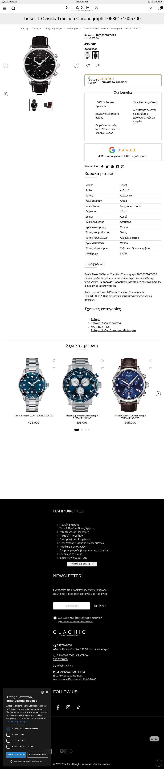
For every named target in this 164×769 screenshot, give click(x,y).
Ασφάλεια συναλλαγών (73, 546)
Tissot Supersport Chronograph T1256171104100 (82, 416)
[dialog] (27, 727)
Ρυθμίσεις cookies (82, 564)
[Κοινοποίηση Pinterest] (113, 166)
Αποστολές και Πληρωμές (74, 532)
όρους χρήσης (81, 618)
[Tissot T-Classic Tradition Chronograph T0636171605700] (41, 64)
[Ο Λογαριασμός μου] (150, 8)
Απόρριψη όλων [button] (38, 755)
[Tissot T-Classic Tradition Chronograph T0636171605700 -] (34, 105)
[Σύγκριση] (97, 66)
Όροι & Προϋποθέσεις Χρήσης (77, 528)
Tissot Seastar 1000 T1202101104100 (33, 415)
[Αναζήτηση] (13, 8)
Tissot (123, 185)
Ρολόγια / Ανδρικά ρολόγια (106, 323)
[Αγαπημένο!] (88, 66)
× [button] (47, 692)
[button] (39, 94)
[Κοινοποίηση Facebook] (102, 166)
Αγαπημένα (82, 2)
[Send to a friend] (122, 166)
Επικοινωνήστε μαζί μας (73, 557)
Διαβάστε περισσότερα (16, 722)
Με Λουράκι (72, 28)
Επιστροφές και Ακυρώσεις (75, 539)
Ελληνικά (156, 2)
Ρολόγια (37, 28)
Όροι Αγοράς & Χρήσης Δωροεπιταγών (82, 543)
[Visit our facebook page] (58, 707)
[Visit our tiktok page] (78, 707)
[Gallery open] (6, 94)
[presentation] (5, 65)
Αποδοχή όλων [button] (16, 755)
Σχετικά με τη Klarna (71, 554)
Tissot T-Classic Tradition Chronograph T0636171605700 (112, 28)
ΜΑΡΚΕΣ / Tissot (100, 326)
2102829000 (60, 659)
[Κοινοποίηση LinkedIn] (118, 166)
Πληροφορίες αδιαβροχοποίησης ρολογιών (84, 550)
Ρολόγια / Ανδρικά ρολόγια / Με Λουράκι (113, 330)
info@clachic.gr (65, 665)
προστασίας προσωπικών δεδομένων (75, 621)
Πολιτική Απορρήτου (71, 535)
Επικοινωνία (10, 2)
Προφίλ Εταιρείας (69, 524)
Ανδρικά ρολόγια (53, 28)
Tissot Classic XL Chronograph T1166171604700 (130, 416)
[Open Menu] (4, 8)
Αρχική (24, 28)
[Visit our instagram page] (68, 707)
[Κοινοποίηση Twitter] (107, 166)
